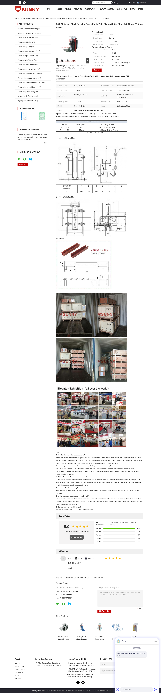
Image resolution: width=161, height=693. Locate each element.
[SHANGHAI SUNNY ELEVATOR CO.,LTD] (27, 9)
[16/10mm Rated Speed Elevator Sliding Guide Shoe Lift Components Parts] (64, 627)
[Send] (155, 689)
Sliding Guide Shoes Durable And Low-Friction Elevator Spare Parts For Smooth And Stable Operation (81, 638)
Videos (68, 9)
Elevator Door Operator (26, 51)
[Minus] (155, 641)
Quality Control (107, 9)
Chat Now (131, 2)
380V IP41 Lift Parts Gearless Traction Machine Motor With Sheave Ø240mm (82, 670)
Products (58, 9)
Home (48, 9)
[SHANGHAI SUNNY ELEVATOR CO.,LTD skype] (32, 159)
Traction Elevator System (27, 78)
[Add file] (117, 689)
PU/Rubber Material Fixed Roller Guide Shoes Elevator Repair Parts (117, 638)
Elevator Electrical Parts (27, 87)
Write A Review (76, 537)
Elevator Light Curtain (26, 56)
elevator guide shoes (67, 577)
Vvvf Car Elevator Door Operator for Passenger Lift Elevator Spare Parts (48, 664)
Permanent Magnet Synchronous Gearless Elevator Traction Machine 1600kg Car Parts (81, 664)
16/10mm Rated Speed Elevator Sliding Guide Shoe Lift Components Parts (64, 638)
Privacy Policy (36, 691)
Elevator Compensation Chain (29, 74)
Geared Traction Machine (27, 29)
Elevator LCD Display (26, 60)
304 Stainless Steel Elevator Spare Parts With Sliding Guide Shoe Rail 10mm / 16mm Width (71, 68)
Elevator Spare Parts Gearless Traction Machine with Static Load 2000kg (82, 676)
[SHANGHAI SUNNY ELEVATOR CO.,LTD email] (20, 159)
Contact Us (122, 9)
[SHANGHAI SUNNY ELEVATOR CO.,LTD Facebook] (20, 2)
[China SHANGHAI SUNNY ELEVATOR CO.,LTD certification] (24, 116)
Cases (140, 9)
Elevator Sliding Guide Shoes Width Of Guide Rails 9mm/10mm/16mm (99, 638)
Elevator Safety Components (29, 83)
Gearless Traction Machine (28, 33)
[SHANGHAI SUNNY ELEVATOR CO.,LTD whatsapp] (26, 159)
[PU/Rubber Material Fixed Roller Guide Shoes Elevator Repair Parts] (117, 627)
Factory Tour (90, 9)
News (132, 9)
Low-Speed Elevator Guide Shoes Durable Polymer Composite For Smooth (135, 638)
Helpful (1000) (76, 563)
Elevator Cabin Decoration (28, 65)
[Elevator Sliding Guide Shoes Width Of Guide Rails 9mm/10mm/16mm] (99, 627)
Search (114, 2)
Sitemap (18, 679)
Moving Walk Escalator (26, 96)
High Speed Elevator (25, 101)
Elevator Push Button (26, 38)
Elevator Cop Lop (24, 47)
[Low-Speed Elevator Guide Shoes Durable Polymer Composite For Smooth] (135, 627)
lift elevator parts (81, 577)
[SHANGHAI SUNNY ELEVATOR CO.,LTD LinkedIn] (24, 2)
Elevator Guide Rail (25, 42)
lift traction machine (95, 577)
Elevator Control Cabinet (27, 69)
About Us (78, 9)
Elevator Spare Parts (36, 18)
